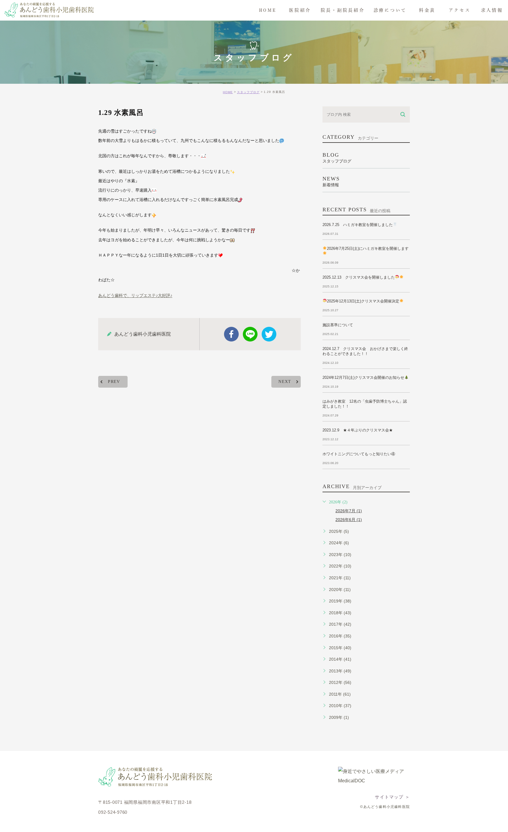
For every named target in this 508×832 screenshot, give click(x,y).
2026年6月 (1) (348, 519)
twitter (269, 334)
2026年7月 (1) (348, 510)
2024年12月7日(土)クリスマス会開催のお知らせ (363, 377)
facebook (231, 334)
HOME (228, 92)
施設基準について (337, 325)
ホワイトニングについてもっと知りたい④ (358, 454)
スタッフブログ (248, 92)
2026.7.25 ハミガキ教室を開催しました (357, 224)
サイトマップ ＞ (392, 796)
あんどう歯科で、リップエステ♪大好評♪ (135, 295)
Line (250, 334)
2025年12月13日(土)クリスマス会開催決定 (363, 301)
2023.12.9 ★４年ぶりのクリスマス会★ (357, 430)
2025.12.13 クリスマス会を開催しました (358, 277)
